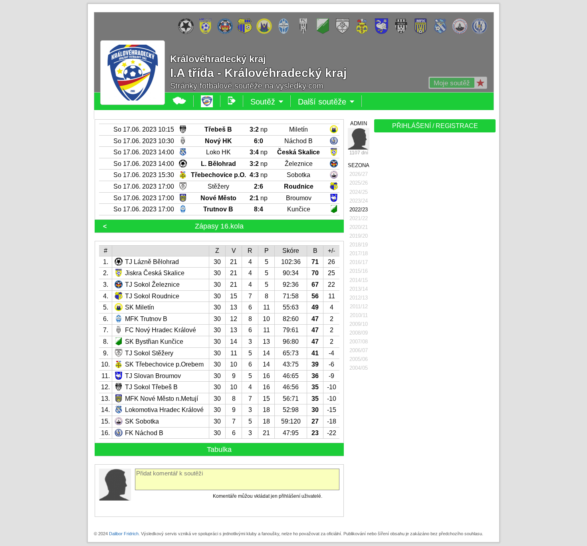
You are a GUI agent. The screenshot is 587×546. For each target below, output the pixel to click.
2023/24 (358, 201)
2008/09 (358, 333)
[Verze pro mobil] (231, 101)
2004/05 (358, 368)
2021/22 (358, 218)
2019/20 (358, 236)
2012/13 (358, 298)
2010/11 (359, 315)
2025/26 (358, 183)
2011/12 (359, 306)
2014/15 (358, 280)
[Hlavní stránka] (179, 101)
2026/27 (358, 174)
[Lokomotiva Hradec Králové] (442, 32)
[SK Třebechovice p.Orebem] (364, 32)
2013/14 (358, 289)
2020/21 (358, 227)
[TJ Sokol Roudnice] (246, 32)
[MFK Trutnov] (285, 32)
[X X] (358, 139)
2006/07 (358, 350)
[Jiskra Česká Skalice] (207, 32)
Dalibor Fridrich (124, 533)
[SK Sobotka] (462, 32)
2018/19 (358, 245)
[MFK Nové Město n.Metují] (422, 32)
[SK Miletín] (266, 32)
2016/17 (358, 262)
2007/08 (358, 342)
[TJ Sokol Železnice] (227, 32)
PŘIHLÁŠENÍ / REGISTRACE (435, 125)
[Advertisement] (434, 260)
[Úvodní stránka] (207, 101)
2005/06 (358, 359)
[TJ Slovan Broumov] (383, 32)
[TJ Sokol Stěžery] (344, 32)
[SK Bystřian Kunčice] (325, 32)
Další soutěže (330, 102)
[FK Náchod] (481, 32)
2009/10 (358, 324)
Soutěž (270, 102)
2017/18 (358, 253)
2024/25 (358, 192)
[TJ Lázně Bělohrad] (188, 32)
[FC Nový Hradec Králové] (305, 32)
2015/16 (358, 271)
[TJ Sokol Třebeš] (403, 32)
